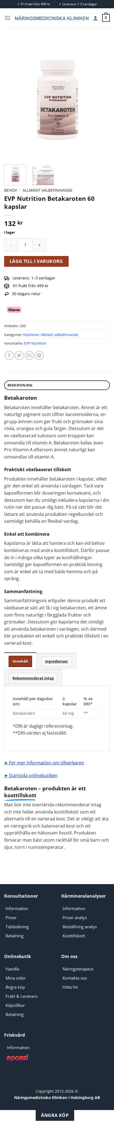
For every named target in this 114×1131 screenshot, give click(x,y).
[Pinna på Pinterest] (39, 355)
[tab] (20, 661)
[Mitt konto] (95, 18)
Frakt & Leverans (22, 996)
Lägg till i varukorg (36, 261)
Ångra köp (15, 987)
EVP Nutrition (35, 343)
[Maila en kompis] (29, 355)
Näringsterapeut (78, 969)
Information (17, 908)
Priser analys (75, 917)
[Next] (101, 99)
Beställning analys (80, 926)
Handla (12, 969)
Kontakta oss (75, 978)
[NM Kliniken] (52, 18)
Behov (10, 190)
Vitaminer (31, 334)
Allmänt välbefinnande (47, 190)
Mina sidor (16, 978)
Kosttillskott (74, 935)
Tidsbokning (17, 926)
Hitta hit (70, 987)
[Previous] (13, 99)
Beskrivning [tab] (20, 385)
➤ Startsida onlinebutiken (31, 775)
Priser (11, 917)
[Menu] (7, 18)
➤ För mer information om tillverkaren (44, 763)
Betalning (15, 935)
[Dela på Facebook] (9, 355)
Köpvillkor (15, 1005)
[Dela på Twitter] (19, 355)
